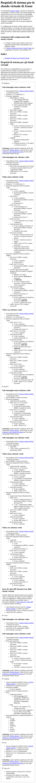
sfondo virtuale (14, 11)
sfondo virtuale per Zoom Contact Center (19, 48)
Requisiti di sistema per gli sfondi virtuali (17, 58)
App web (7, 768)
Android (6, 679)
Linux (6, 615)
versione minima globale (26, 91)
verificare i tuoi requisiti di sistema (12, 152)
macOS (6, 386)
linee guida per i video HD (25, 602)
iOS (5, 743)
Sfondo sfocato (14, 150)
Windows (7, 83)
